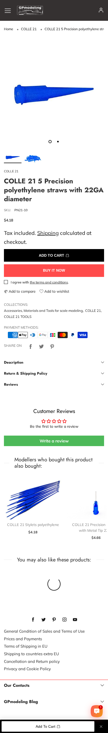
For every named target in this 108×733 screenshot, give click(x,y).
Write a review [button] (54, 440)
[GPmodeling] (30, 10)
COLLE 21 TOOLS (17, 316)
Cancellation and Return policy (32, 661)
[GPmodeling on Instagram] (64, 619)
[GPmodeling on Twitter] (43, 619)
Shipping (48, 233)
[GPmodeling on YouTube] (75, 619)
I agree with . (40, 282)
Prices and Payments (23, 638)
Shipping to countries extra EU (31, 653)
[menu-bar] (9, 10)
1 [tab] (50, 141)
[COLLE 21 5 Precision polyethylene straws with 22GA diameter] (54, 87)
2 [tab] (58, 141)
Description (13, 362)
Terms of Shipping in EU (25, 646)
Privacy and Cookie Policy (27, 668)
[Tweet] (41, 346)
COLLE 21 (11, 171)
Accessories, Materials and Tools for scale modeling (43, 310)
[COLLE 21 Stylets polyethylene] (33, 497)
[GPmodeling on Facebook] (33, 619)
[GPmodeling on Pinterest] (54, 619)
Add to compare (22, 291)
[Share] (30, 346)
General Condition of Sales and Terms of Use (44, 631)
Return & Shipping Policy (25, 373)
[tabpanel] (54, 87)
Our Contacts (16, 685)
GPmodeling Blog (21, 702)
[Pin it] (52, 346)
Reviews (11, 384)
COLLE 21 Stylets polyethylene (33, 524)
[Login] (101, 10)
